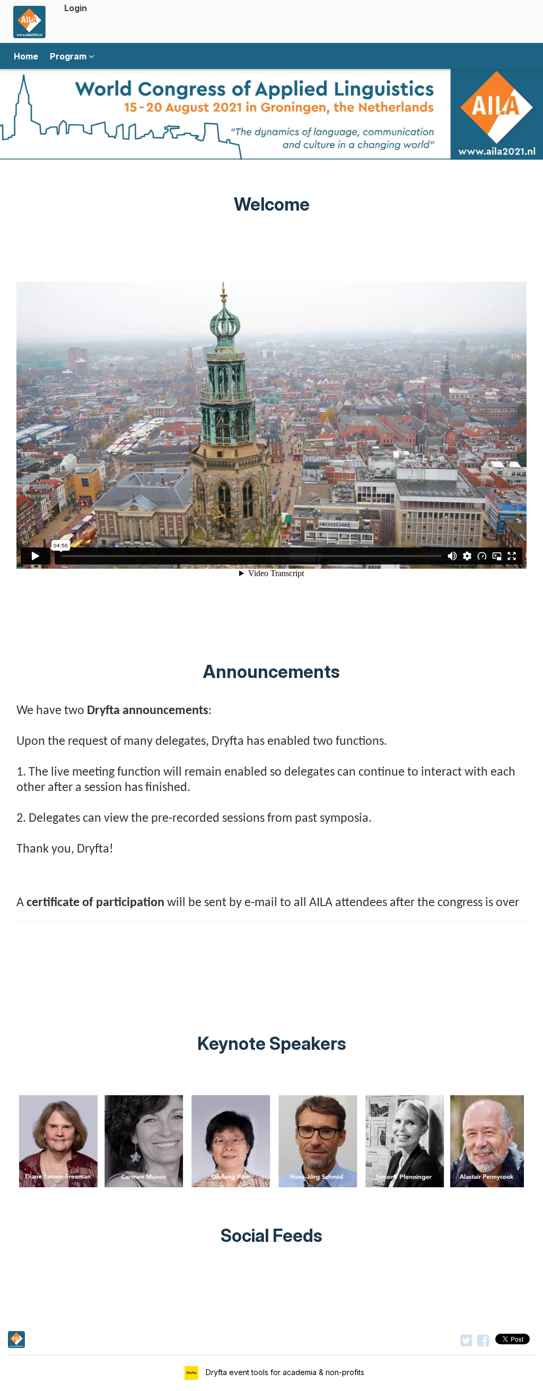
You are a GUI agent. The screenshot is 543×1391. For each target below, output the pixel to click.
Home (26, 56)
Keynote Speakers (271, 1043)
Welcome (272, 204)
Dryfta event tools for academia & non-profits (284, 1372)
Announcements (271, 671)
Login (75, 8)
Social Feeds (271, 1235)
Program (69, 56)
